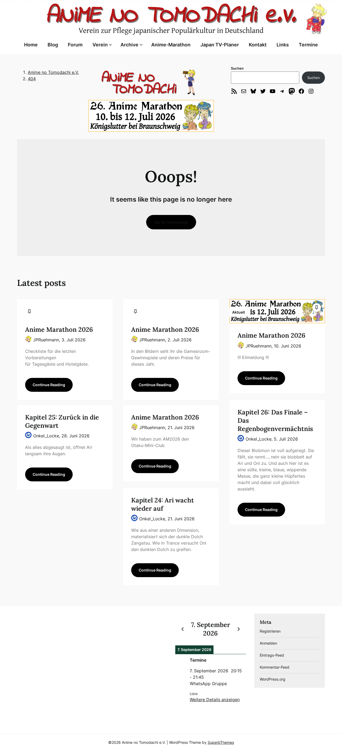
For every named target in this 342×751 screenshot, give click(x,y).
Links (283, 44)
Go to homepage (171, 222)
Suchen (237, 68)
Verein (100, 44)
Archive (129, 44)
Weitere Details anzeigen (215, 699)
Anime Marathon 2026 (59, 329)
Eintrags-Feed (272, 655)
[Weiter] (239, 629)
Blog (53, 44)
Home (31, 44)
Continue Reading (49, 384)
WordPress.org (272, 679)
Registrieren (270, 631)
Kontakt (258, 44)
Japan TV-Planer (219, 44)
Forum (75, 44)
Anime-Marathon (171, 44)
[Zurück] (182, 629)
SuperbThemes (221, 742)
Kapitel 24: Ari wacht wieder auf (162, 504)
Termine (308, 44)
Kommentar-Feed (274, 667)
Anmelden (268, 643)
